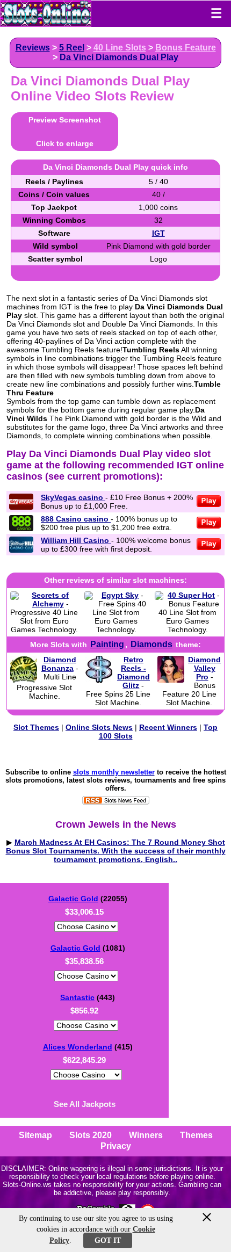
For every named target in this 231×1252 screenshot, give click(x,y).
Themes (196, 1135)
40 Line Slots (119, 47)
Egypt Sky (120, 595)
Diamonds (151, 644)
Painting (107, 644)
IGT (158, 233)
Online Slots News (99, 727)
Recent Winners (168, 727)
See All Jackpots (85, 1104)
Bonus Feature (185, 47)
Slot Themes (36, 727)
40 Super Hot (191, 595)
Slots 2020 (90, 1135)
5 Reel (71, 47)
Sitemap (35, 1135)
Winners (146, 1135)
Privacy (115, 1145)
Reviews (33, 47)
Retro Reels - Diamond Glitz (133, 672)
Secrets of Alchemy (50, 599)
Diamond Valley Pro (204, 668)
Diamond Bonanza (58, 663)
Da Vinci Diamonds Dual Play (119, 57)
